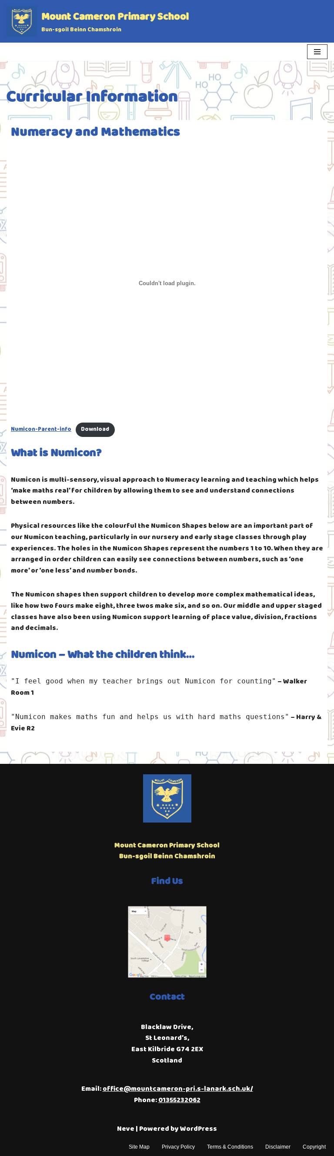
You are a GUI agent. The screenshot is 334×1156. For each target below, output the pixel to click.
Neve (125, 1129)
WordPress (198, 1129)
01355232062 (179, 1100)
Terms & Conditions (230, 1147)
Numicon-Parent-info (41, 429)
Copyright (314, 1147)
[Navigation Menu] (317, 51)
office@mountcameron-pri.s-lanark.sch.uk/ (178, 1089)
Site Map (139, 1147)
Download (95, 429)
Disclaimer (278, 1147)
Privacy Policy (178, 1147)
